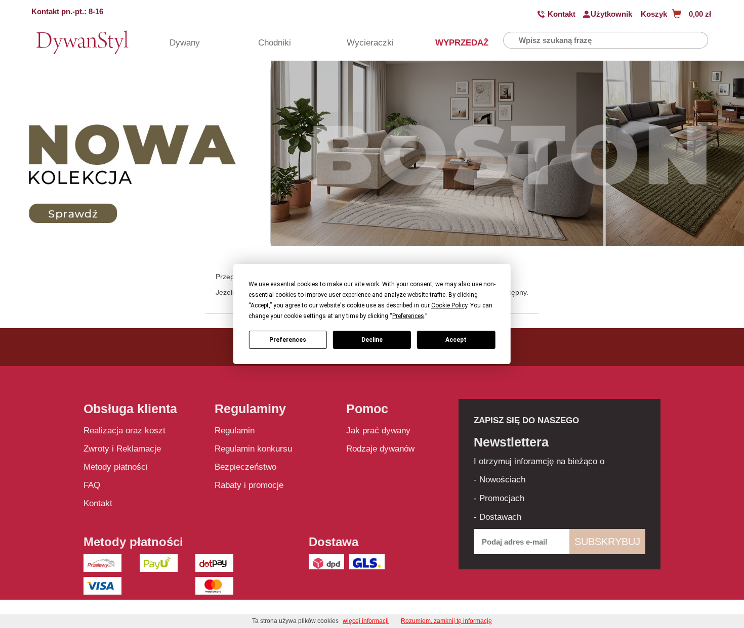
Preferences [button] (408, 316)
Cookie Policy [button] (449, 305)
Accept (456, 339)
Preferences (287, 339)
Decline (372, 339)
